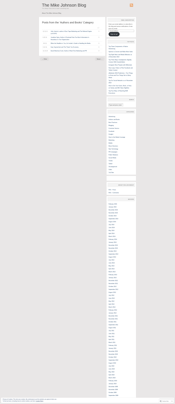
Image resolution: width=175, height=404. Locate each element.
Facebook (111, 131)
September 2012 (113, 289)
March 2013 (112, 271)
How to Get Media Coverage (117, 137)
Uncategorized (113, 166)
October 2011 (112, 322)
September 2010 (113, 360)
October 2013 (112, 251)
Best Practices (113, 122)
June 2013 (112, 263)
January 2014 (112, 242)
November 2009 (113, 389)
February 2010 (113, 380)
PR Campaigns (113, 152)
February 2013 (113, 274)
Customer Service (114, 128)
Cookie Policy (39, 401)
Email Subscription (127, 20)
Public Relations (113, 155)
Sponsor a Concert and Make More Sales (121, 51)
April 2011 (111, 339)
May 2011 (111, 336)
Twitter (110, 163)
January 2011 (112, 348)
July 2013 (111, 260)
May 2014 (111, 230)
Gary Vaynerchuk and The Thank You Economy (71, 47)
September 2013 (113, 254)
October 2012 (112, 286)
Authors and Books (114, 119)
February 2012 (113, 310)
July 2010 (111, 366)
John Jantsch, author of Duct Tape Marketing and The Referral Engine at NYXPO (71, 32)
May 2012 (111, 301)
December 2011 (113, 316)
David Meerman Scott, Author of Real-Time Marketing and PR (71, 51)
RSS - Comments (114, 192)
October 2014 (112, 216)
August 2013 (112, 257)
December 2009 (113, 386)
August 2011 (112, 327)
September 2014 (113, 218)
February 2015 (113, 204)
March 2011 (112, 342)
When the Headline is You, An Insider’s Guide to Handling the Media (71, 43)
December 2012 (113, 280)
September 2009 (113, 395)
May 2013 (111, 266)
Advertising (112, 116)
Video (110, 169)
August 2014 (112, 221)
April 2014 (111, 233)
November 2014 (113, 213)
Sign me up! (114, 34)
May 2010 (111, 372)
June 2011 (112, 333)
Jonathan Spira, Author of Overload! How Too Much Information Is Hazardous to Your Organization (71, 38)
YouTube (111, 172)
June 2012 (112, 298)
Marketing (111, 140)
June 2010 (112, 369)
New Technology (113, 149)
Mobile (110, 143)
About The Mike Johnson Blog (51, 13)
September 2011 (113, 324)
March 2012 (112, 307)
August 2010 (112, 363)
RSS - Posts (112, 190)
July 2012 (111, 295)
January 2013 (112, 277)
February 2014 (113, 239)
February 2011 (113, 345)
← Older (44, 59)
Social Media (112, 158)
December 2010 (113, 351)
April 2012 (111, 304)
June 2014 (112, 227)
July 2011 (111, 330)
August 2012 (112, 292)
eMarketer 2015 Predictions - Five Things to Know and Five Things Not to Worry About (121, 75)
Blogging (111, 125)
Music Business (113, 146)
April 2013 (111, 269)
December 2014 (113, 210)
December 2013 (113, 245)
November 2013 (113, 248)
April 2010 (111, 375)
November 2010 (113, 354)
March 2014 (112, 236)
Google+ (111, 134)
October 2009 (112, 392)
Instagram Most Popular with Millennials (120, 65)
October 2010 (112, 357)
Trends (111, 160)
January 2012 (112, 313)
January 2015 (112, 207)
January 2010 (112, 383)
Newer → (99, 59)
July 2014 (111, 224)
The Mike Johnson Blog (64, 5)
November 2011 (113, 319)
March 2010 (112, 378)
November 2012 (113, 283)
